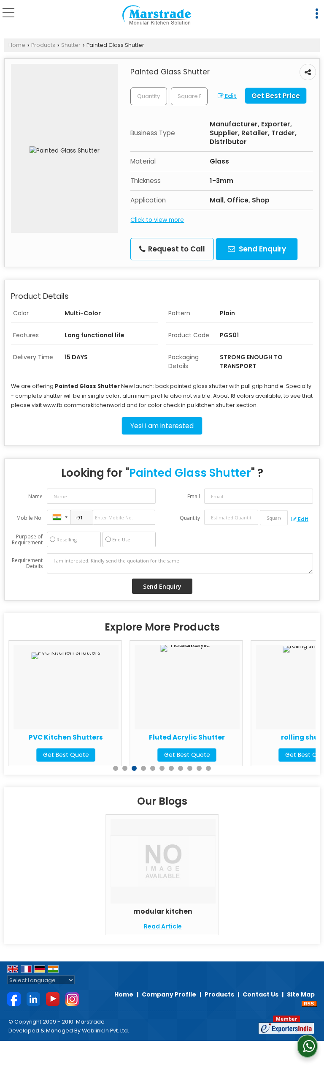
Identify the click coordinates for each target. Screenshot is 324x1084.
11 (208, 768)
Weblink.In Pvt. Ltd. (105, 1030)
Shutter (71, 45)
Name (35, 496)
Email (193, 496)
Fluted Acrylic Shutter (156, 737)
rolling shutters (277, 737)
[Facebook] (14, 998)
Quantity (190, 518)
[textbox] (189, 96)
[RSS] (309, 1003)
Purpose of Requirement (27, 540)
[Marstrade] (157, 15)
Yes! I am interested (162, 425)
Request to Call (175, 249)
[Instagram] (72, 998)
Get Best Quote (35, 755)
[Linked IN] (33, 998)
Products (43, 45)
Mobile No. (29, 518)
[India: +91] (58, 517)
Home (16, 45)
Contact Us (260, 994)
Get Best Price (275, 95)
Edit (230, 96)
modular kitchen (162, 911)
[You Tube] (52, 998)
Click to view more (157, 220)
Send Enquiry (261, 249)
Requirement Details (27, 563)
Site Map (301, 994)
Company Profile (169, 994)
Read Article (163, 926)
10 (199, 768)
